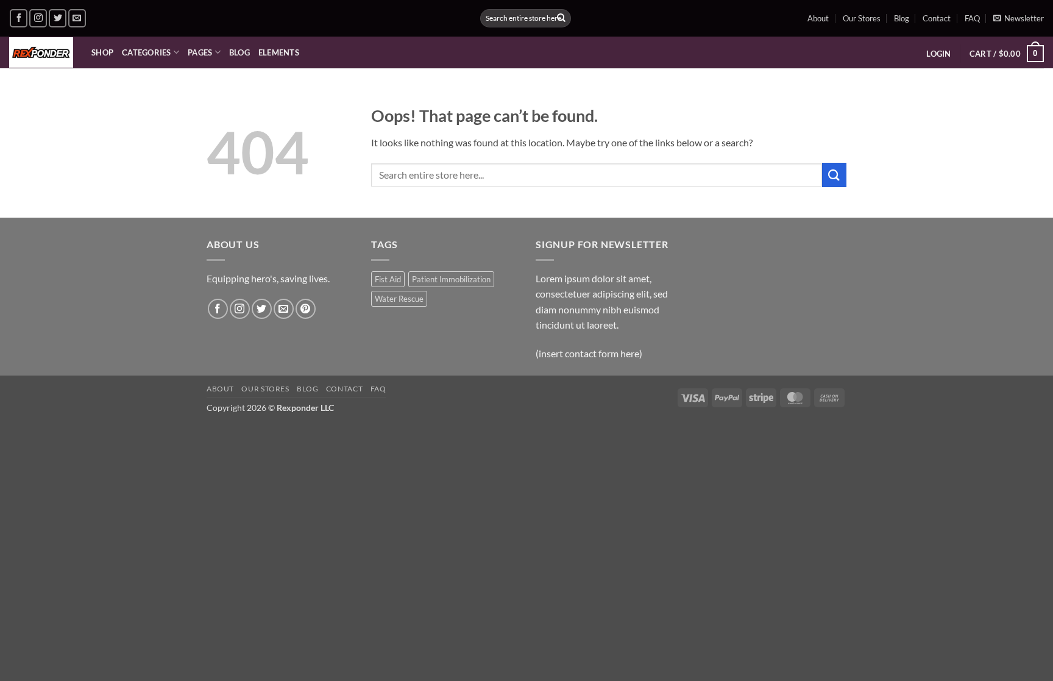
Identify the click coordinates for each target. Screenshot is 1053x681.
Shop (102, 52)
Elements (278, 52)
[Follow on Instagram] (38, 18)
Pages (200, 52)
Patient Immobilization (451, 279)
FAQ (972, 18)
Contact (937, 18)
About (818, 18)
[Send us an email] (77, 18)
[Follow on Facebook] (18, 18)
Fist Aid (388, 279)
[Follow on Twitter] (57, 18)
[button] (1018, 18)
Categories (146, 52)
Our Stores (862, 18)
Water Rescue (399, 299)
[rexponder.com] (41, 52)
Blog (901, 18)
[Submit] (561, 18)
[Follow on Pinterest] (306, 309)
